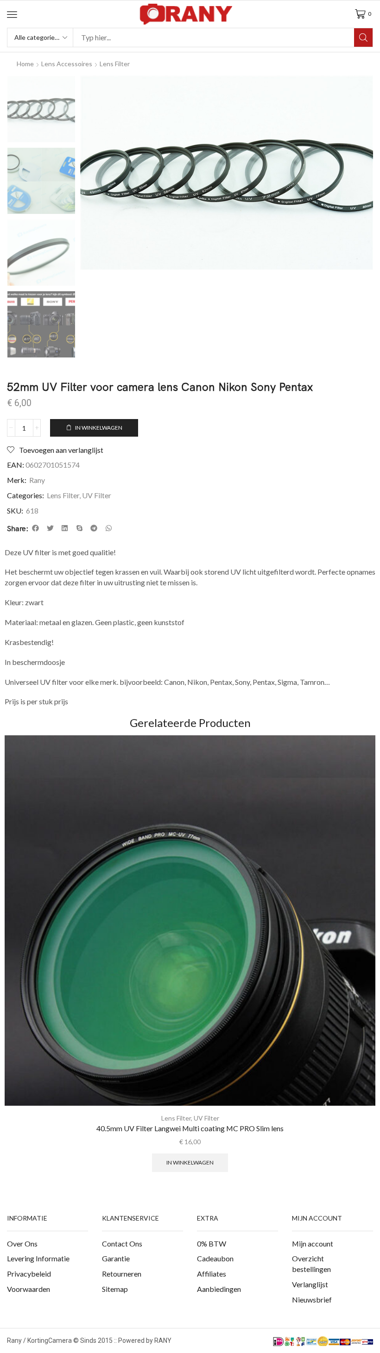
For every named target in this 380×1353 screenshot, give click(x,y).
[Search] (363, 37)
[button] (12, 14)
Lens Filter (115, 64)
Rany (37, 480)
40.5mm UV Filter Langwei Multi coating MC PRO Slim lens (190, 1128)
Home (25, 64)
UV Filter (96, 495)
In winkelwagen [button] (190, 1162)
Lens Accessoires (66, 64)
